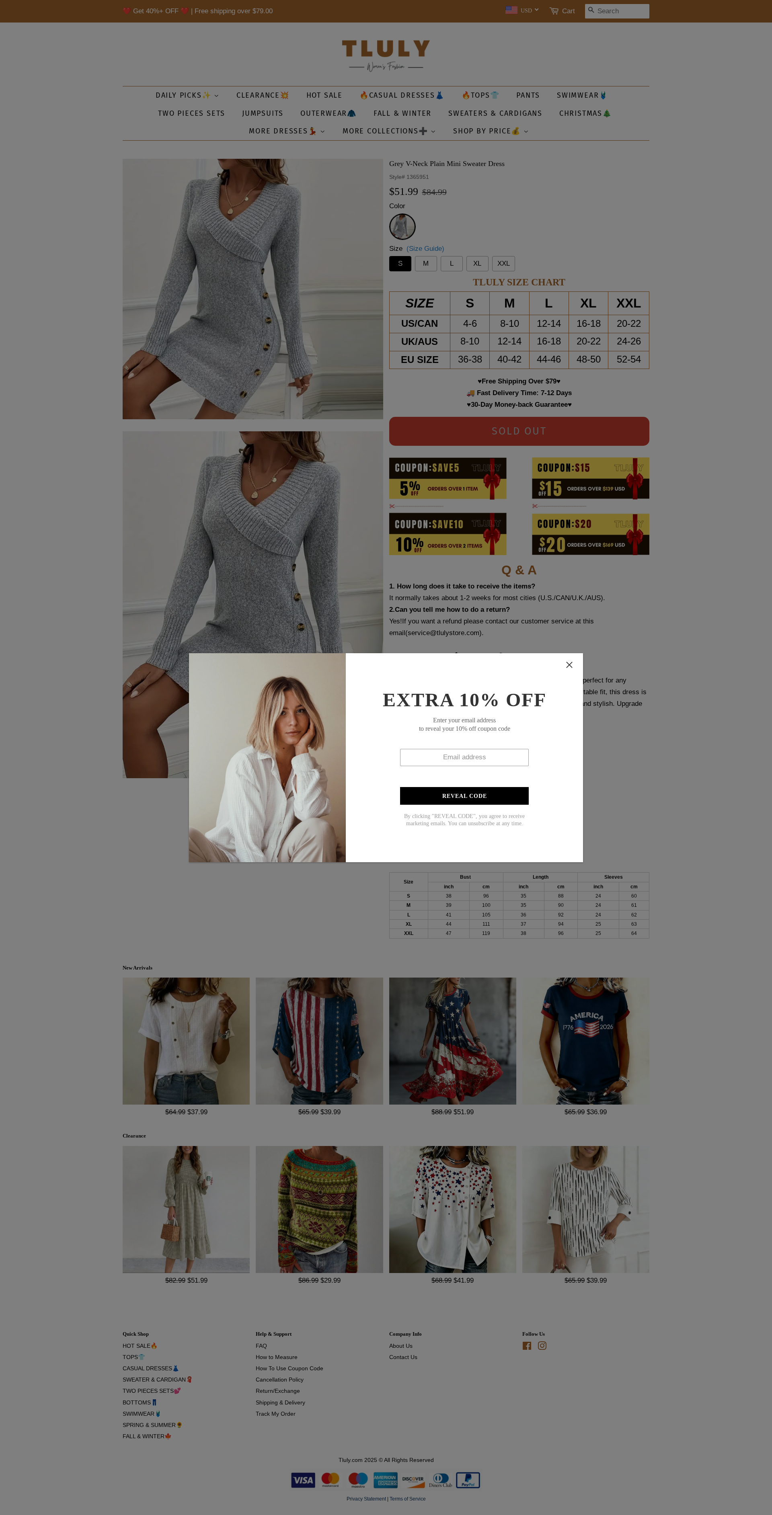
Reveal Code (464, 796)
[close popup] (569, 665)
